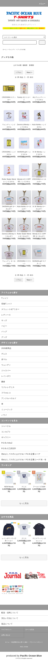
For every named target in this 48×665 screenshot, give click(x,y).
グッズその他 (21, 49)
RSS (21, 647)
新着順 (31, 65)
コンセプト (6, 432)
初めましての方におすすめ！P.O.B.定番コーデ (20, 454)
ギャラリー (6, 437)
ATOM (26, 647)
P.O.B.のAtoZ (6, 443)
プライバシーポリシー (36, 642)
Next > (29, 72)
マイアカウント (6, 629)
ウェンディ (12, 49)
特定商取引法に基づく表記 (19, 642)
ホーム (5, 49)
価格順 (25, 65)
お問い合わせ (5, 635)
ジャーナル (6, 426)
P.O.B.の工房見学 (8, 448)
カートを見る (29, 629)
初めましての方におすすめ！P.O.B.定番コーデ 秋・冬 (23, 459)
